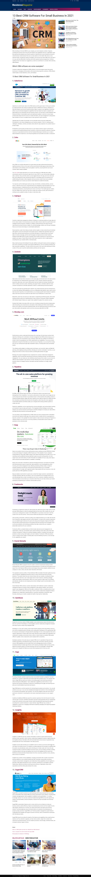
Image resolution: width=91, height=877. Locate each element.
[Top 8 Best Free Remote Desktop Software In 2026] (61, 34)
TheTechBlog (54, 875)
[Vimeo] (76, 1)
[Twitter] (74, 1)
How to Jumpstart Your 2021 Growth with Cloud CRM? (23, 831)
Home (13, 12)
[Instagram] (72, 1)
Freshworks (18, 484)
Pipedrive (17, 367)
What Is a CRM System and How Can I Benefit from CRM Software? (26, 829)
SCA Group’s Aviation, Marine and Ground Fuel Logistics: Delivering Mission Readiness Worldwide (18, 851)
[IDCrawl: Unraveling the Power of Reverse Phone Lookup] (19, 859)
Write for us (70, 875)
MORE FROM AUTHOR (31, 838)
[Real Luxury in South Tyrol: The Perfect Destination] (61, 22)
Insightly (18, 710)
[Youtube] (78, 1)
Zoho (16, 137)
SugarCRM (19, 770)
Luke (14, 18)
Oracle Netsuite (20, 541)
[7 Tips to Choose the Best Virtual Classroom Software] (61, 46)
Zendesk (17, 252)
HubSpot (17, 196)
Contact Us (65, 875)
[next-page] (15, 868)
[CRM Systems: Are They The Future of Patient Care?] (49, 859)
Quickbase (19, 598)
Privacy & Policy (76, 875)
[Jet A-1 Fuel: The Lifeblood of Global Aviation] (49, 844)
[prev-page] (13, 868)
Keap (16, 425)
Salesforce (18, 81)
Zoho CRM (16, 172)
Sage (17, 652)
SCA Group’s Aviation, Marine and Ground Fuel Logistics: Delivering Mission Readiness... (72, 27)
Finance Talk (49, 875)
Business (17, 12)
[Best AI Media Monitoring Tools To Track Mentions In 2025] (34, 844)
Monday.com (19, 312)
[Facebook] (71, 1)
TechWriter (60, 875)
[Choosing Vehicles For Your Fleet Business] (34, 859)
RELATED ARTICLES (18, 838)
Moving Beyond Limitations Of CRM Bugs (20, 833)
